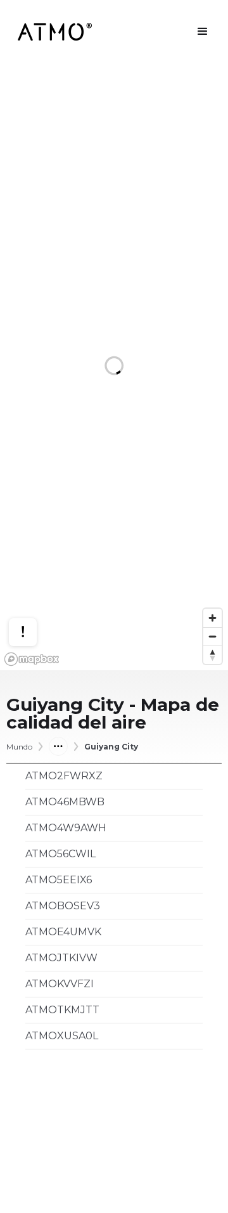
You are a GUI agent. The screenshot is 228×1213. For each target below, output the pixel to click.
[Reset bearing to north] (212, 654)
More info (35, 588)
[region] (114, 366)
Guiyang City (111, 747)
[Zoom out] (212, 636)
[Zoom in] (212, 618)
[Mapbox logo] (32, 659)
